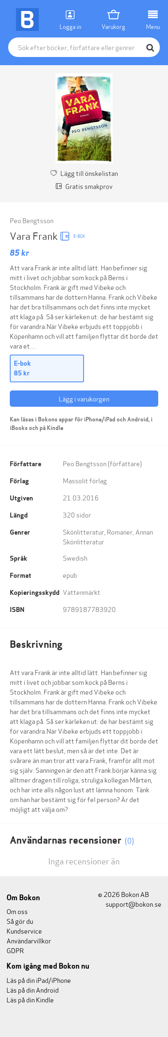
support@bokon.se (132, 903)
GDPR (15, 950)
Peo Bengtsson (31, 220)
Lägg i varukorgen (84, 398)
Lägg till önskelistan (89, 173)
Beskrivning (36, 644)
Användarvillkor (29, 940)
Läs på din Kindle (30, 999)
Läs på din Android (33, 989)
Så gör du (20, 920)
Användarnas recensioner (72, 840)
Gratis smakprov (89, 186)
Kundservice (24, 930)
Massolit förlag (85, 480)
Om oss (17, 911)
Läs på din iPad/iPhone (39, 979)
